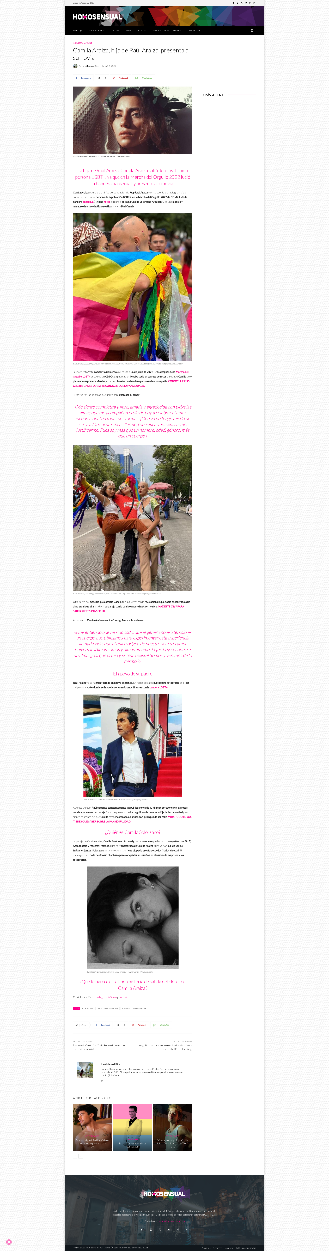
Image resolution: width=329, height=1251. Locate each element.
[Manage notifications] (9, 1242)
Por (124, 997)
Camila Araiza (87, 1009)
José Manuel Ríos (90, 66)
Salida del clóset (139, 1009)
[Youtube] (246, 3)
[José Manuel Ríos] (75, 66)
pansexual (88, 201)
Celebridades (82, 42)
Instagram (101, 997)
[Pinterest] (254, 3)
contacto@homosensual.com (171, 1221)
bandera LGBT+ (158, 687)
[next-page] (80, 1156)
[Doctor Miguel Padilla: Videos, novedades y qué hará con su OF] (92, 1127)
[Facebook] (233, 3)
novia (107, 201)
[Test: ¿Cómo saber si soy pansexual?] (132, 1127)
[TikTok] (250, 3)
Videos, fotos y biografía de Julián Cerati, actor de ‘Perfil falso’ (172, 1143)
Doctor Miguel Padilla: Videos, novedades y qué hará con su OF (92, 1143)
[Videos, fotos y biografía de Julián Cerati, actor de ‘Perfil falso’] (172, 1127)
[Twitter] (242, 3)
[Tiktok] (178, 1229)
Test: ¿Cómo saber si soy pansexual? (132, 1145)
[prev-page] (75, 1156)
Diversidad (132, 1139)
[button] (252, 30)
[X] (102, 1080)
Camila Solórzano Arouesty (107, 1009)
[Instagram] (237, 3)
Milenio (112, 997)
